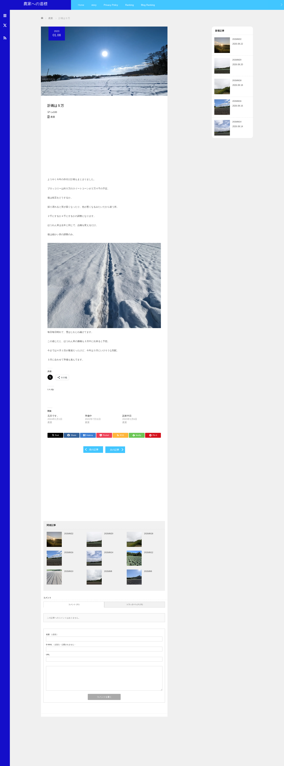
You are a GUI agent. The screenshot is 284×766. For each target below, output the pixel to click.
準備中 (88, 415)
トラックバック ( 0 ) (134, 604)
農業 (52, 117)
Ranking (129, 5)
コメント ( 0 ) (73, 604)
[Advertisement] (104, 149)
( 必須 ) (51, 634)
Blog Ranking (148, 5)
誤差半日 (126, 415)
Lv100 (54, 112)
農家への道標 (35, 3)
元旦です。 (53, 415)
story (93, 5)
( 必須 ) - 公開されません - (60, 645)
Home (81, 5)
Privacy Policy (111, 5)
